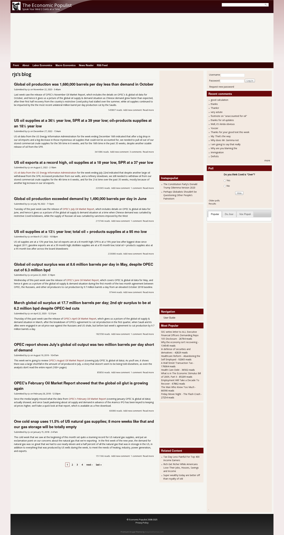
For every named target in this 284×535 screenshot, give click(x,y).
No (228, 185)
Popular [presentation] (215, 214)
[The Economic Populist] (16, 9)
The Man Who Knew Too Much (178, 387)
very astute (217, 112)
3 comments (136, 151)
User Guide (169, 317)
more (267, 160)
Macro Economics (66, 65)
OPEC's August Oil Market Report (66, 360)
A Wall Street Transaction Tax (177, 362)
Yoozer (214, 128)
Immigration (217, 152)
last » (99, 464)
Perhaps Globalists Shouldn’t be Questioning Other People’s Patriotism (180, 195)
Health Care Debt (170, 369)
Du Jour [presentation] (229, 214)
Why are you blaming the (224, 148)
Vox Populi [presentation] (245, 214)
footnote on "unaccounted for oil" (229, 116)
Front (16, 65)
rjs (28, 89)
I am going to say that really (225, 144)
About (25, 65)
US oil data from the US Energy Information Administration (45, 172)
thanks (214, 104)
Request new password (221, 86)
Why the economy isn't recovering (179, 342)
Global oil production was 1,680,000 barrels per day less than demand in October (84, 84)
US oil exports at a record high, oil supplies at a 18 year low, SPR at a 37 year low (83, 162)
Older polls (214, 200)
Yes (228, 180)
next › (89, 464)
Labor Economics (42, 65)
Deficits (215, 156)
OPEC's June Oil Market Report (82, 280)
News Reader (86, 65)
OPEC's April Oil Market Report (80, 318)
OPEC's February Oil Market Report (87, 398)
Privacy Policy (142, 522)
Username (214, 74)
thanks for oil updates (222, 120)
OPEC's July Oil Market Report (78, 209)
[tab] (215, 214)
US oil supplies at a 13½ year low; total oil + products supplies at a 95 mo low (80, 231)
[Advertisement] (142, 38)
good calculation (219, 99)
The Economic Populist (47, 5)
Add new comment (132, 109)
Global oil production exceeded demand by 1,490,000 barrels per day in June (80, 198)
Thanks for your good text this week (230, 132)
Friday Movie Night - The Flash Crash (180, 394)
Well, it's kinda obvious (223, 124)
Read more (148, 109)
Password (214, 80)
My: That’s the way (221, 136)
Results (212, 203)
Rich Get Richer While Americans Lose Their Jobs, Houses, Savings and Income (181, 468)
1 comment (136, 188)
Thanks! (215, 107)
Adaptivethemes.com (154, 532)
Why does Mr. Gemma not (225, 140)
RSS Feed (102, 65)
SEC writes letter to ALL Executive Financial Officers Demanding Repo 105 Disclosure (180, 335)
